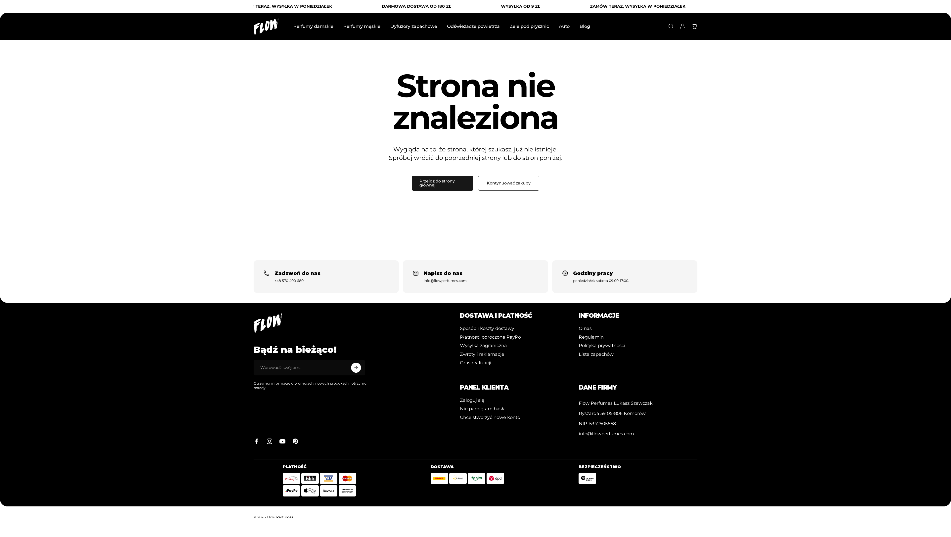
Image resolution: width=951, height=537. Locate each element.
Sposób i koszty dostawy (487, 328)
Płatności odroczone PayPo (490, 337)
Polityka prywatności (602, 345)
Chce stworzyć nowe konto (490, 417)
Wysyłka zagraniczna (483, 345)
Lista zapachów (596, 354)
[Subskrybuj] (356, 368)
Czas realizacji (475, 362)
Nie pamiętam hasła (483, 408)
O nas (585, 328)
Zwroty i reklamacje (482, 354)
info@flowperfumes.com (445, 280)
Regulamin (591, 337)
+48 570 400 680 (289, 280)
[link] (616, 403)
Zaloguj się (472, 400)
